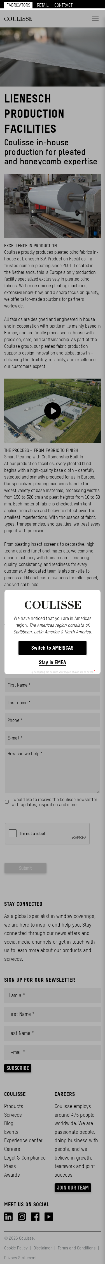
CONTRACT (63, 5)
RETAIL (43, 5)
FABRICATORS (18, 5)
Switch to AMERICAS (52, 648)
